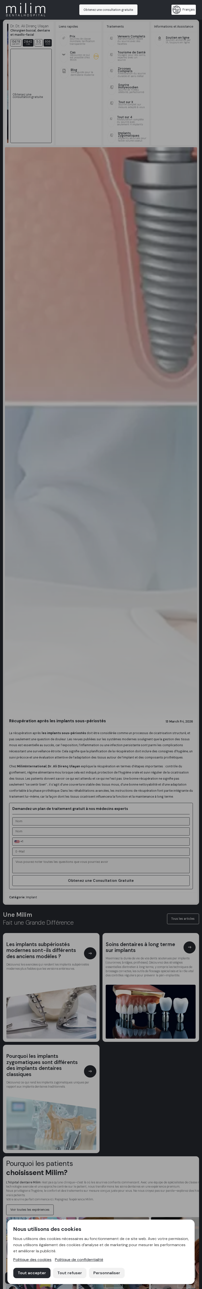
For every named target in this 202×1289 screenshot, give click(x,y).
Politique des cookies (32, 1259)
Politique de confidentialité (79, 1259)
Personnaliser (106, 1272)
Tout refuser (69, 1272)
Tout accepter (32, 1272)
